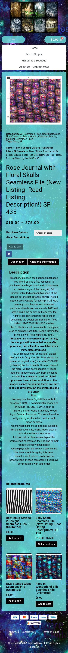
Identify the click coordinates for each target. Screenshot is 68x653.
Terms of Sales (50, 631)
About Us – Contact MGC (34, 66)
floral (15, 141)
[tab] (18, 261)
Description (17, 261)
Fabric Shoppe (34, 54)
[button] (13, 38)
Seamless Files (24, 138)
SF (20, 141)
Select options (46, 544)
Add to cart (15, 246)
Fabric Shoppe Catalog (27, 147)
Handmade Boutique (34, 60)
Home (34, 47)
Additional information (43, 261)
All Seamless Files (30, 133)
